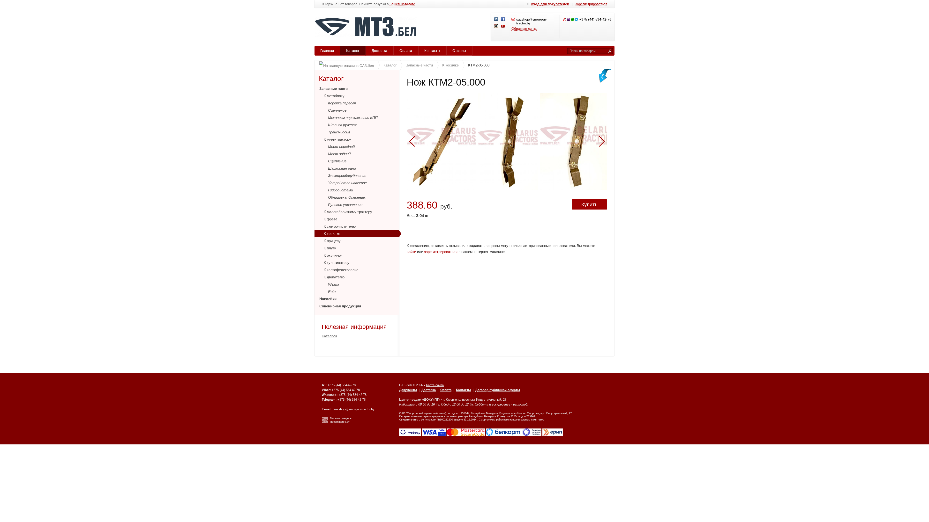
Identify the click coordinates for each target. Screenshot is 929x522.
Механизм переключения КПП (353, 118)
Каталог (352, 51)
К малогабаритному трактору (348, 212)
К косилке (332, 234)
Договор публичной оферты (497, 390)
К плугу (330, 248)
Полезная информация (354, 326)
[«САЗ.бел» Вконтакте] (496, 19)
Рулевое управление (345, 205)
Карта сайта (435, 385)
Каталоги (329, 336)
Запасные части (333, 89)
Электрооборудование (347, 176)
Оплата (405, 51)
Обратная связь (524, 28)
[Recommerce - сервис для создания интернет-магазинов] (325, 422)
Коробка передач (342, 103)
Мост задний (339, 154)
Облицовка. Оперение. (347, 197)
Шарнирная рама (342, 168)
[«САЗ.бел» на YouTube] (503, 26)
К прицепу (332, 241)
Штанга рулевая (342, 125)
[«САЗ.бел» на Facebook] (503, 19)
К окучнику (333, 255)
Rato (332, 292)
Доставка (379, 51)
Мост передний (341, 147)
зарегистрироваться (440, 252)
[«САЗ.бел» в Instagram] (496, 26)
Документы (408, 390)
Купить (589, 204)
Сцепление (337, 110)
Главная (327, 51)
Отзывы (459, 51)
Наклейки (328, 299)
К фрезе (330, 219)
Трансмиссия (339, 132)
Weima (333, 284)
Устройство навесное (347, 183)
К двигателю (334, 277)
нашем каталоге (402, 4)
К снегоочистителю (340, 226)
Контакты (432, 51)
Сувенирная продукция (340, 306)
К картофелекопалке (341, 270)
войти (411, 252)
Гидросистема (340, 190)
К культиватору (336, 263)
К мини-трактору (337, 139)
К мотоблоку (334, 96)
